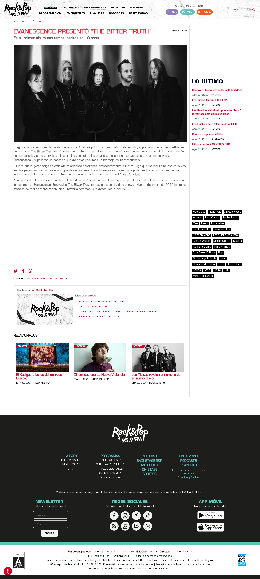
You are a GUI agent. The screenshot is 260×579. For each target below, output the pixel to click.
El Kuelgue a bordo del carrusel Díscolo (39, 377)
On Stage (22, 346)
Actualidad (199, 212)
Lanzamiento (63, 279)
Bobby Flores (230, 217)
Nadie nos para (202, 247)
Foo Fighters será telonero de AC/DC (99, 317)
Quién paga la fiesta (204, 258)
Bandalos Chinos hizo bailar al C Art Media (101, 302)
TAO (226, 270)
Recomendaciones (204, 264)
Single (217, 270)
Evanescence (39, 279)
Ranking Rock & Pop (110, 473)
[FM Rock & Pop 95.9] (14, 9)
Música (237, 241)
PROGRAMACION (71, 460)
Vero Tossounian (203, 276)
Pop (220, 252)
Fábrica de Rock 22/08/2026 (211, 144)
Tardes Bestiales (110, 469)
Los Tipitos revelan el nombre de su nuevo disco (156, 377)
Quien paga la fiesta (110, 464)
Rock (221, 264)
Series (197, 270)
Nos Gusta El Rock (204, 252)
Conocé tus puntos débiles (207, 134)
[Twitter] (16, 272)
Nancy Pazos (222, 247)
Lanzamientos (222, 229)
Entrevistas (217, 223)
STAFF (71, 469)
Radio (173, 12)
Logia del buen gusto (225, 235)
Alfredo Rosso (232, 212)
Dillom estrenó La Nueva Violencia (99, 375)
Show (207, 270)
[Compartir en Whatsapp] (30, 271)
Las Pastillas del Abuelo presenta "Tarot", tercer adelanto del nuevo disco (118, 312)
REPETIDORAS (71, 464)
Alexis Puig (215, 212)
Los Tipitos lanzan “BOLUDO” (94, 307)
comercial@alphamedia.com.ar (135, 564)
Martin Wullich (201, 241)
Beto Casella (212, 217)
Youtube (206, 12)
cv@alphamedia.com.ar (196, 564)
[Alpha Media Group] (18, 560)
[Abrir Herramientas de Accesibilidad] (8, 571)
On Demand (218, 139)
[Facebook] (23, 272)
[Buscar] (253, 8)
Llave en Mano (201, 235)
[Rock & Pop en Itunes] (210, 527)
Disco (51, 279)
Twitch (189, 12)
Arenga (197, 217)
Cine (195, 223)
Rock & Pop (234, 264)
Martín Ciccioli (221, 241)
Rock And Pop (45, 290)
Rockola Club (110, 478)
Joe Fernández (201, 229)
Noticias (80, 346)
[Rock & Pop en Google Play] (210, 515)
